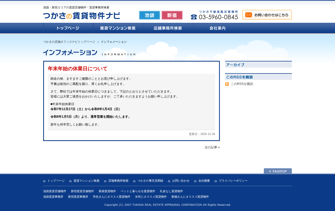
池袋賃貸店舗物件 (54, 191)
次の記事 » (212, 147)
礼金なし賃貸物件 (171, 191)
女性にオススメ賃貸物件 (151, 196)
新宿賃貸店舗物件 (82, 191)
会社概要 (204, 180)
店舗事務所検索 (118, 180)
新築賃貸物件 (107, 191)
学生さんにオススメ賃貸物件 (111, 196)
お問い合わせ (180, 180)
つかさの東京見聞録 (150, 180)
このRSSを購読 (242, 84)
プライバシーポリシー (233, 180)
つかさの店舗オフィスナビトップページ (69, 41)
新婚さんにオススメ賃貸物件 (190, 196)
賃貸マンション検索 (86, 180)
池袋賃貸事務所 (53, 196)
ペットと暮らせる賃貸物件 (138, 191)
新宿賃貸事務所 (78, 196)
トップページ (56, 180)
